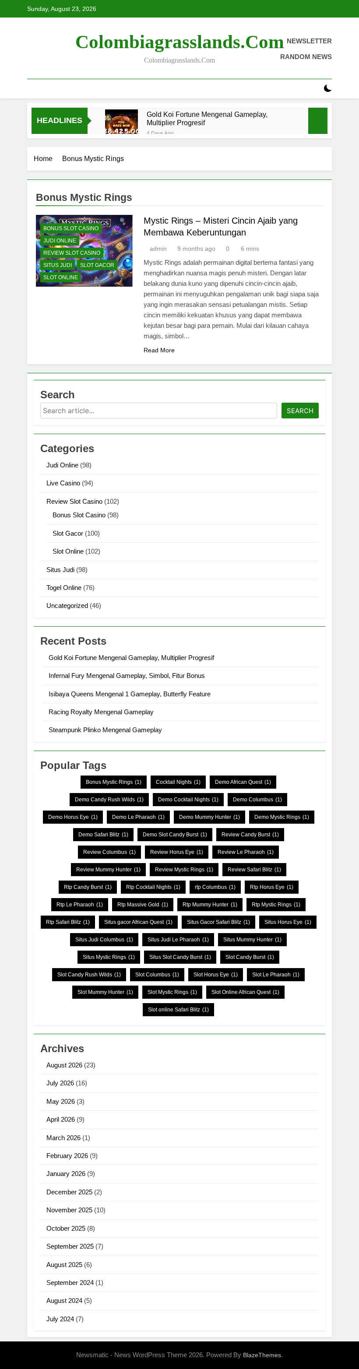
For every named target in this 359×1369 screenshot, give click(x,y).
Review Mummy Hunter (108, 870)
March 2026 (63, 1137)
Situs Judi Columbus (104, 940)
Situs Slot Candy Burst (180, 957)
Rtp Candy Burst (88, 887)
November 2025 (69, 1210)
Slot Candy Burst (249, 957)
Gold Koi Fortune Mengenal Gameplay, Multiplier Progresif (207, 118)
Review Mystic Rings (184, 870)
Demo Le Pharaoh (138, 817)
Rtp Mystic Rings (276, 905)
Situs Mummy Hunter (252, 940)
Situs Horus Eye (287, 922)
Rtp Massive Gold (142, 905)
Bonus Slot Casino (71, 228)
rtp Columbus (215, 887)
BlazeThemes (262, 1354)
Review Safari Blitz (254, 870)
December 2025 (69, 1192)
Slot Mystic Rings (172, 992)
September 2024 (70, 1282)
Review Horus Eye (176, 852)
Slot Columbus (157, 975)
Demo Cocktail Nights (188, 800)
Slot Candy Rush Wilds (89, 975)
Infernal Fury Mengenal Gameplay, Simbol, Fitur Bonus (127, 675)
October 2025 (65, 1228)
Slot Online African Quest (245, 992)
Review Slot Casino (71, 253)
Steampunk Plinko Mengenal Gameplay (105, 730)
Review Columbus (109, 852)
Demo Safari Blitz (103, 835)
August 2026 (64, 1065)
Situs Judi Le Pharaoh (178, 940)
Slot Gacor (97, 265)
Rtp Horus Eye (271, 887)
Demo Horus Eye (73, 817)
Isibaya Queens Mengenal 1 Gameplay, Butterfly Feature (130, 694)
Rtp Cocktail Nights (153, 887)
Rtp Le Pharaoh (79, 905)
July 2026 (60, 1083)
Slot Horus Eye (216, 975)
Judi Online (59, 241)
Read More (159, 350)
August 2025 (64, 1264)
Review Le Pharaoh (246, 852)
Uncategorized (67, 605)
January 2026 (65, 1173)
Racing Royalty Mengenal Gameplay (101, 712)
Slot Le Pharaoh (275, 975)
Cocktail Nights (178, 782)
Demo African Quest (243, 782)
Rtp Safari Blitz (68, 922)
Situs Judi (57, 265)
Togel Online (63, 587)
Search (300, 411)
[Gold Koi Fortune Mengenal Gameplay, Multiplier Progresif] (121, 125)
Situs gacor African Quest (138, 922)
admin (158, 248)
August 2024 (64, 1300)
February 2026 (67, 1155)
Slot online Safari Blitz (178, 1010)
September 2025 (70, 1246)
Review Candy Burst (250, 835)
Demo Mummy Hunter (209, 817)
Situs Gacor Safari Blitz (218, 922)
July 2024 (60, 1319)
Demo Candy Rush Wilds (109, 800)
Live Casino (63, 483)
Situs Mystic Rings (109, 957)
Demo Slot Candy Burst (175, 835)
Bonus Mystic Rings (113, 782)
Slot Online (60, 277)
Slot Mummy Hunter (105, 992)
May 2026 (60, 1101)
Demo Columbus (257, 800)
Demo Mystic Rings (281, 817)
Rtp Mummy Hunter (210, 905)
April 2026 (60, 1119)
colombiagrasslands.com (179, 42)
